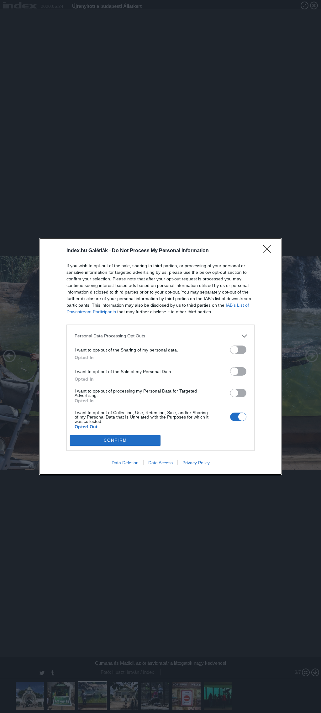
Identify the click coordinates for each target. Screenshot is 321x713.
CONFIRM (115, 440)
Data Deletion (125, 462)
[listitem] (160, 336)
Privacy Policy (196, 462)
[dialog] (160, 357)
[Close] (269, 251)
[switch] (238, 350)
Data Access (160, 462)
